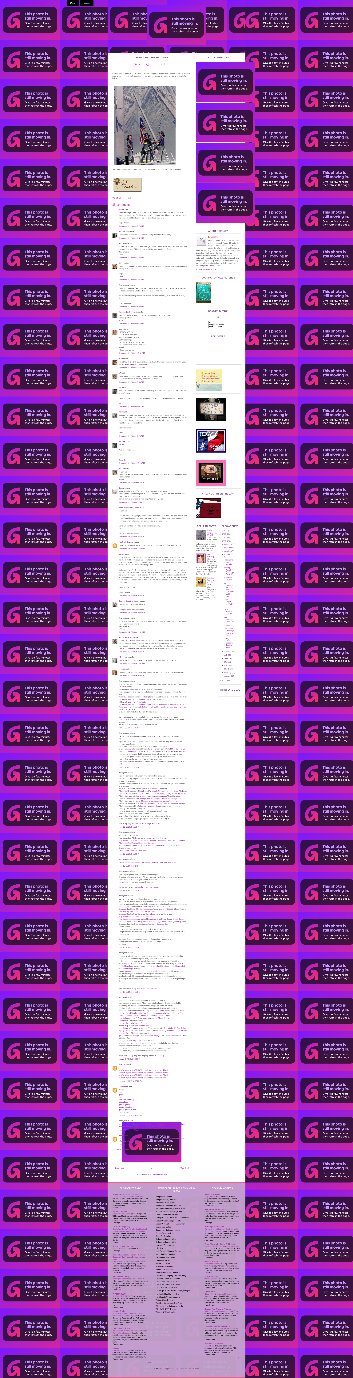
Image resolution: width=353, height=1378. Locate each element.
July (226, 655)
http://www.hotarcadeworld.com (131, 840)
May (226, 662)
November (228, 548)
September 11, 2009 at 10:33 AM (132, 368)
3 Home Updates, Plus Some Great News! (128, 1197)
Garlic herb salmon (211, 1264)
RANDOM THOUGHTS (121, 1296)
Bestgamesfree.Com (147, 924)
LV (120, 373)
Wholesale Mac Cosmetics (149, 862)
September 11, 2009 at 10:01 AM (132, 353)
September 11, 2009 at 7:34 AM (131, 258)
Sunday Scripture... (120, 1249)
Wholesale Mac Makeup (128, 843)
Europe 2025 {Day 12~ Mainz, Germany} (219, 1329)
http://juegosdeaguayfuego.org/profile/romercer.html (139, 919)
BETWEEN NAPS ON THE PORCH (127, 1194)
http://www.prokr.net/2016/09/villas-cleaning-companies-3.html (143, 1073)
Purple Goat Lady (171, 1369)
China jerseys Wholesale (147, 1018)
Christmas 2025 (119, 1350)
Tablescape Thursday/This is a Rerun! (229, 632)
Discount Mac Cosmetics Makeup (132, 850)
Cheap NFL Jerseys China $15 (136, 1016)
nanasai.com (154, 922)
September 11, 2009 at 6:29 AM (131, 226)
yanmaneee (123, 1086)
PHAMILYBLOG (119, 1294)
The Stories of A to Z (121, 1328)
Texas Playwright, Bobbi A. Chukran (219, 1244)
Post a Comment (122, 1150)
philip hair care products (149, 887)
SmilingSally (124, 231)
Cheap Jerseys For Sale (168, 1011)
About (72, 3)
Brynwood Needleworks (123, 1246)
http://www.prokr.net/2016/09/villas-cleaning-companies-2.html (143, 1075)
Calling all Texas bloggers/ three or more (228, 643)
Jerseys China (124, 1033)
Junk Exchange (211, 1277)
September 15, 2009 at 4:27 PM (131, 676)
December (228, 544)
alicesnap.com (179, 922)
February (228, 672)
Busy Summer (209, 1197)
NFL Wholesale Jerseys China (132, 1036)
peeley (121, 1135)
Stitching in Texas (212, 1194)
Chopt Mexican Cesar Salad (215, 1212)
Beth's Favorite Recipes (214, 1209)
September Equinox (228, 579)
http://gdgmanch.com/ (128, 1018)
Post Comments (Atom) (157, 1174)
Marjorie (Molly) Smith (128, 312)
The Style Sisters (126, 542)
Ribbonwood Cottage (121, 1277)
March (227, 669)
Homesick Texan (211, 1261)
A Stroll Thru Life (120, 1212)
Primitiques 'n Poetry (213, 1344)
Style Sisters (209, 1292)
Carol (121, 263)
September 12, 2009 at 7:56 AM (131, 537)
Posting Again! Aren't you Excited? (229, 571)
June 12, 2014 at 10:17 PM (129, 866)
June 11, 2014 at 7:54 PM (129, 854)
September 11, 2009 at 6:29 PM (131, 436)
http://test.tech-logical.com (159, 793)
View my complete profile (206, 269)
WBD (196, 1369)
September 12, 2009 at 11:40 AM (132, 549)
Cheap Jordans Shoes (146, 914)
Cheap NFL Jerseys (133, 1031)
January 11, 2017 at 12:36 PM (130, 1081)
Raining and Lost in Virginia (228, 562)
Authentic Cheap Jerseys (177, 1031)
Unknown (123, 1064)
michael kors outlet (177, 966)
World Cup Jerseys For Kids (145, 751)
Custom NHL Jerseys (127, 1021)
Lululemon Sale (167, 707)
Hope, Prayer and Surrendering (216, 1311)
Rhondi (122, 468)
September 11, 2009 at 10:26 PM (132, 463)
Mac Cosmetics (147, 846)
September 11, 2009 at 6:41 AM (131, 238)
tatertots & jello (119, 1311)
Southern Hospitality (121, 1227)
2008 (224, 680)
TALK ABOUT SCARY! (228, 612)
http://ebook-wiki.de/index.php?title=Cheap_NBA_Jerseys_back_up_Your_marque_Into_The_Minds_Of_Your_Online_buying (153, 1028)
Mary (121, 412)
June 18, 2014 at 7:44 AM (129, 947)
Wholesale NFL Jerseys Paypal (156, 803)
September (228, 555)
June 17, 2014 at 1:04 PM (129, 890)
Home (152, 1168)
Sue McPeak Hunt (126, 637)
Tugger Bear (209, 1346)
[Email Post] (129, 198)
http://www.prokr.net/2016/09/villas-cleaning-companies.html (142, 1078)
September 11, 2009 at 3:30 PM (131, 382)
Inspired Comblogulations (130, 507)
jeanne (121, 209)
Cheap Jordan (124, 909)
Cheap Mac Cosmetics (176, 840)
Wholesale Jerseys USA (154, 1036)
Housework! (228, 625)
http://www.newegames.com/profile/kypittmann (159, 801)
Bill (120, 387)
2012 (224, 534)
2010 (224, 538)
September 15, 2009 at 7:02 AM (131, 652)
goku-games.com (148, 838)
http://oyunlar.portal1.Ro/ (129, 917)
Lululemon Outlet (162, 704)
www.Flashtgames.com (128, 911)
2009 (224, 541)
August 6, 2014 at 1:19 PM (129, 1059)
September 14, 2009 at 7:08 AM (131, 596)
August (227, 652)
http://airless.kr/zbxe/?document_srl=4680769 (154, 909)
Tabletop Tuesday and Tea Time (210, 581)
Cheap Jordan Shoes (147, 911)
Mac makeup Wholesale (128, 835)
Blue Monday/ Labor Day (229, 619)
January (227, 676)
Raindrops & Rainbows (214, 1227)
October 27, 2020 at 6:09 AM (130, 1116)
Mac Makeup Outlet (168, 862)
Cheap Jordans (163, 924)
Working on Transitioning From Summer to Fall (130, 1279)
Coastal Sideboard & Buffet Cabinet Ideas (128, 1261)
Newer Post (119, 1168)
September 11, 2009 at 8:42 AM (131, 307)
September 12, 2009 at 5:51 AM (131, 483)
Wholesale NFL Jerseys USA (169, 798)
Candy (121, 488)
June (226, 658)
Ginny (121, 358)
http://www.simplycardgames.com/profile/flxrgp (153, 796)
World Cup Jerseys (174, 749)
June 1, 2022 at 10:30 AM (129, 1130)
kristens (116, 1348)
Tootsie (122, 669)
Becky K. (122, 441)
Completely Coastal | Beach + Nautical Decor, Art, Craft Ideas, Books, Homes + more (129, 1257)
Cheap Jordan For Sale (128, 914)
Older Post (184, 1168)
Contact (87, 3)
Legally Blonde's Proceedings (217, 1326)
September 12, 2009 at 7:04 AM (131, 502)
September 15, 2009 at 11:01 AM (132, 664)
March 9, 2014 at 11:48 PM (129, 728)
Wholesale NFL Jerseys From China (163, 791)
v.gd (141, 803)
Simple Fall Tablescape (121, 1214)
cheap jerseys (151, 989)
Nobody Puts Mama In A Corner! (218, 1309)
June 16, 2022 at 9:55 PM (129, 1145)
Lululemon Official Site (146, 699)
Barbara (214, 237)
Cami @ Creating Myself (129, 601)
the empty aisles (210, 1279)
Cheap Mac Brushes (162, 846)
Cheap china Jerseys (155, 1013)
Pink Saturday (210, 555)
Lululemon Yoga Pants (128, 699)
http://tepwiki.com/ (140, 1041)
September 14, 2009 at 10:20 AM (132, 613)
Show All (148, 1362)
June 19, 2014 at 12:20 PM (129, 992)
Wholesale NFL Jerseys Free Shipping (142, 798)
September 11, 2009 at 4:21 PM (131, 407)
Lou (120, 329)
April (226, 665)
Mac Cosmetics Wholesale (155, 840)
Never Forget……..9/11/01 (212, 533)
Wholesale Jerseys (179, 793)
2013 (224, 531)
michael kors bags (126, 966)
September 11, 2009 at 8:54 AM (131, 324)
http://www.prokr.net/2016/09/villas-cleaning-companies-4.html (143, 1070)
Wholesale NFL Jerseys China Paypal (134, 791)
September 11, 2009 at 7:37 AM (131, 280)
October (227, 551)
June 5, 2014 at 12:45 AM (129, 767)
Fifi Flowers (124, 657)
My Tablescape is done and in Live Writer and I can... (229, 589)
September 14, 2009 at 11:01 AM (132, 632)
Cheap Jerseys (164, 1018)
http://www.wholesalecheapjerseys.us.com (156, 806)
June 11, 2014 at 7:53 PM (129, 827)
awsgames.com (131, 848)
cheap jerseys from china (144, 966)
